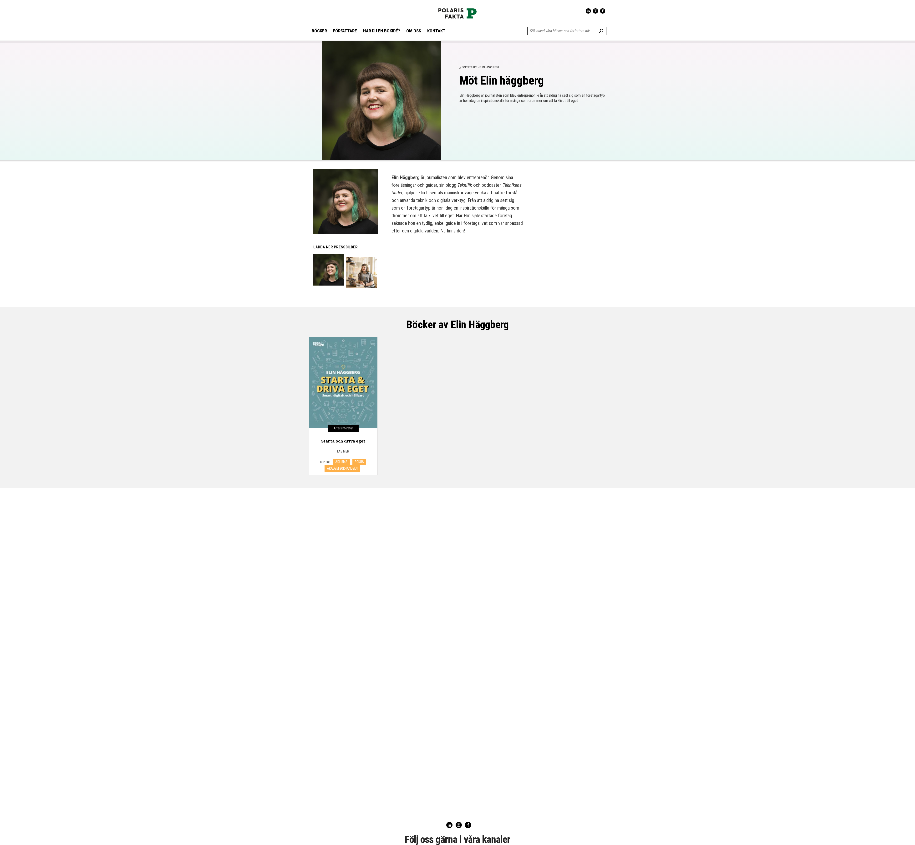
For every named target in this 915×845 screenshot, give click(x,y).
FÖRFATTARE (345, 31)
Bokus (359, 462)
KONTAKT (436, 31)
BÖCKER (319, 31)
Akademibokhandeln (342, 468)
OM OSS (413, 31)
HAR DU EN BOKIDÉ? (381, 31)
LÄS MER (343, 451)
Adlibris (341, 462)
